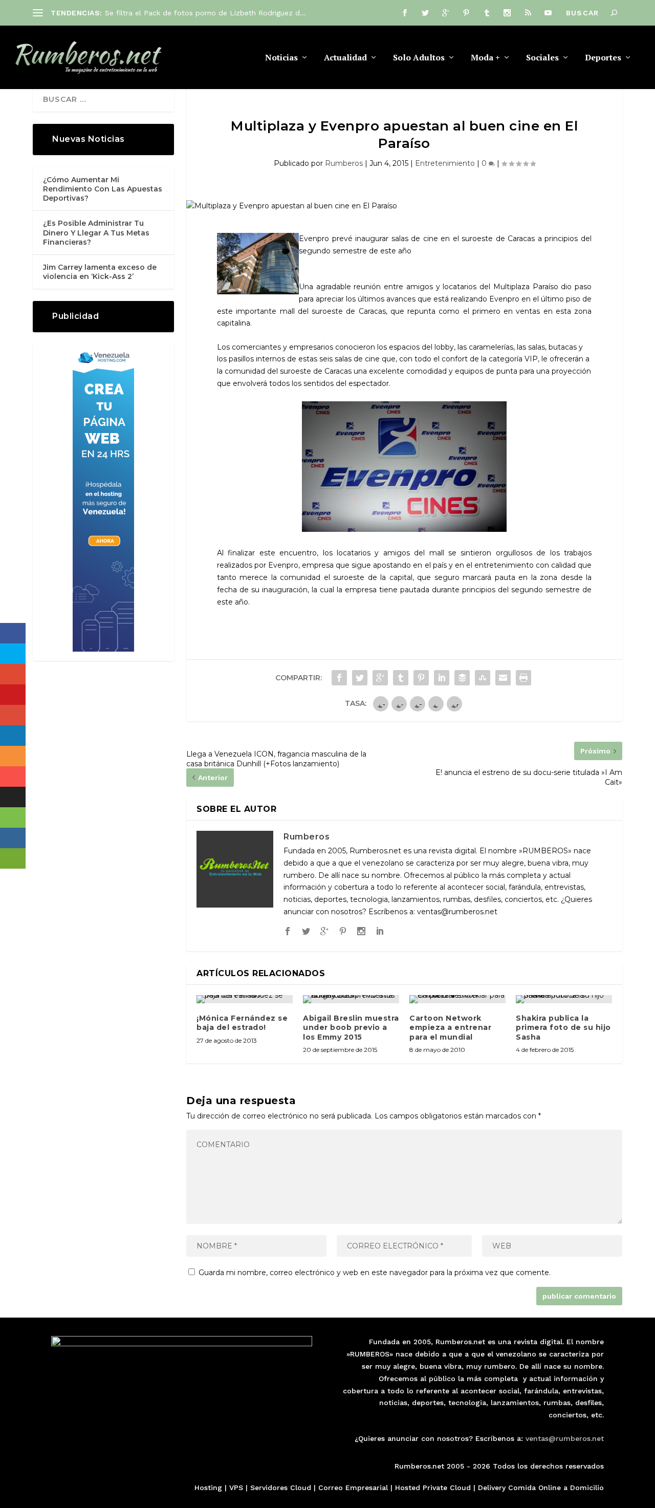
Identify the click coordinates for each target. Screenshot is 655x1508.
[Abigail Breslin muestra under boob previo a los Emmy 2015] (351, 999)
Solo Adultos (419, 58)
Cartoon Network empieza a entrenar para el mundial (450, 1027)
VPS (236, 1487)
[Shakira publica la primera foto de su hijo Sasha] (564, 999)
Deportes (603, 58)
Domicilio (587, 1487)
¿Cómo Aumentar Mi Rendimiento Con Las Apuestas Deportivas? (102, 189)
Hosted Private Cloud (433, 1487)
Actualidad (345, 58)
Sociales (542, 58)
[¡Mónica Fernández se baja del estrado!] (244, 999)
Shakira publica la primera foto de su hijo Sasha (563, 1027)
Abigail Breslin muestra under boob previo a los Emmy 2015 (351, 1027)
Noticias (281, 58)
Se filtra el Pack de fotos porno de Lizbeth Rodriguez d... (205, 13)
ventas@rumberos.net (565, 1438)
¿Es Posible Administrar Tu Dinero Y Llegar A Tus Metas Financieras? (96, 232)
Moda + (485, 58)
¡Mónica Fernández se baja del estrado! (242, 1023)
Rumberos (344, 163)
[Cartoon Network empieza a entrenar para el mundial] (457, 999)
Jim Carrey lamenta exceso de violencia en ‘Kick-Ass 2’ (100, 272)
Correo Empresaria (352, 1487)
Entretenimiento (445, 163)
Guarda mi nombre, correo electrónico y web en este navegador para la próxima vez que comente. (375, 1272)
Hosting (208, 1487)
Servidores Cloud (280, 1487)
